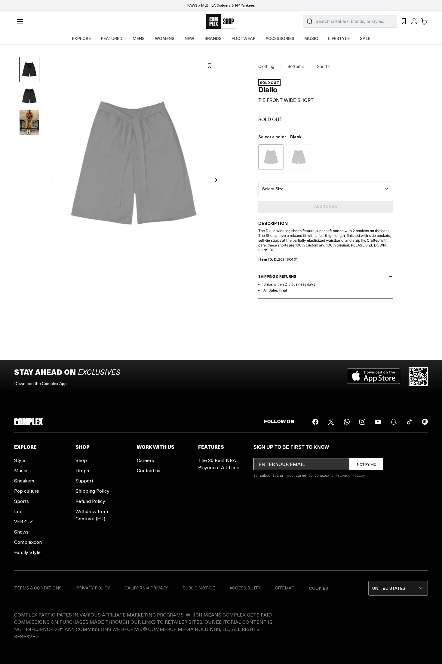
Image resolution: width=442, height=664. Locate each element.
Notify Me (366, 464)
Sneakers (24, 480)
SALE (365, 38)
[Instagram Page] (362, 422)
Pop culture (26, 491)
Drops (82, 470)
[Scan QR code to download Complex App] (418, 376)
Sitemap (284, 588)
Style (19, 460)
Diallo (268, 90)
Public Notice (199, 588)
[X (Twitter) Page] (331, 422)
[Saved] (403, 21)
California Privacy (146, 588)
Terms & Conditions (38, 588)
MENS (139, 38)
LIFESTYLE (339, 38)
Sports (21, 501)
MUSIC (311, 38)
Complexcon (28, 542)
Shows (21, 531)
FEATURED (111, 38)
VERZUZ (23, 521)
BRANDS (213, 38)
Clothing (266, 66)
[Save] (209, 66)
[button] (398, 588)
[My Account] (414, 21)
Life (18, 511)
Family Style (27, 552)
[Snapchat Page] (394, 422)
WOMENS (164, 38)
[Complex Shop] (221, 21)
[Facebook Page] (315, 422)
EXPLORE (81, 38)
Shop (81, 460)
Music (20, 470)
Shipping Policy (92, 491)
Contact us (148, 470)
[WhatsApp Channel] (347, 422)
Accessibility (245, 588)
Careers (145, 460)
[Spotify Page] (425, 422)
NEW (189, 38)
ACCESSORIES (280, 38)
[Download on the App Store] (373, 376)
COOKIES (318, 588)
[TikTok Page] (409, 422)
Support (84, 480)
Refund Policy (90, 501)
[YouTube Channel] (378, 422)
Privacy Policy (350, 475)
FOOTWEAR (244, 38)
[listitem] (271, 157)
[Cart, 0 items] (424, 21)
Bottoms (295, 66)
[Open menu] (20, 21)
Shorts (323, 66)
